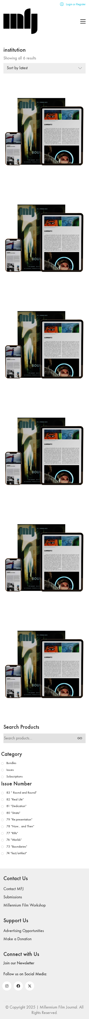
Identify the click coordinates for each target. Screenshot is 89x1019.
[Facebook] (18, 986)
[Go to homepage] (20, 21)
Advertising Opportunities (23, 930)
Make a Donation (17, 939)
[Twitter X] (29, 986)
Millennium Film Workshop (24, 905)
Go (79, 738)
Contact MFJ (13, 889)
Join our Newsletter (18, 963)
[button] (83, 21)
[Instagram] (6, 986)
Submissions (12, 897)
